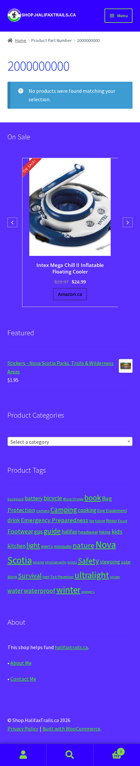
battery (34, 498)
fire (91, 521)
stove (12, 576)
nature (83, 545)
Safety (88, 560)
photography (55, 562)
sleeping (110, 561)
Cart (107, 749)
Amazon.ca (70, 294)
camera (42, 510)
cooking (87, 510)
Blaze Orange (73, 499)
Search (70, 755)
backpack (15, 499)
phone (38, 562)
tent (46, 576)
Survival (30, 575)
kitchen (16, 546)
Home (20, 40)
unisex (115, 577)
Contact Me (23, 678)
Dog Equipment (112, 510)
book (92, 498)
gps (38, 531)
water (15, 590)
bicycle (53, 498)
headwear (88, 532)
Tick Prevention (62, 577)
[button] (128, 222)
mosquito (63, 546)
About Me (21, 663)
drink (13, 520)
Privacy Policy (22, 728)
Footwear (20, 531)
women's (88, 592)
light (33, 545)
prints (72, 562)
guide (52, 531)
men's (47, 546)
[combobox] (70, 441)
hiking (105, 532)
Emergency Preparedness (54, 520)
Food (122, 520)
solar (126, 562)
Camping (63, 509)
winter (68, 589)
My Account (23, 755)
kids (117, 531)
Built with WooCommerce (71, 728)
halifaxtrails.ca (71, 647)
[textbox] (70, 441)
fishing (100, 521)
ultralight (92, 574)
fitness (111, 520)
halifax (69, 531)
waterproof (39, 590)
